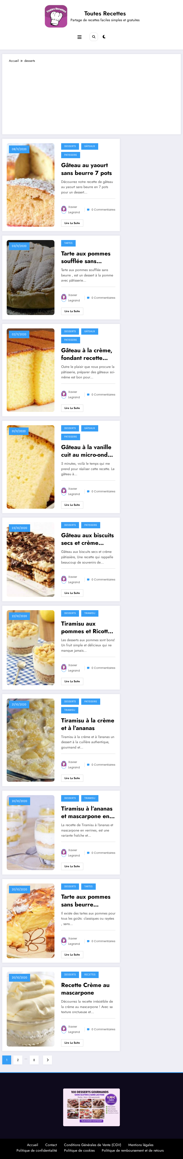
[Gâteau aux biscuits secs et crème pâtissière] (30, 559)
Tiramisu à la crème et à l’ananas (87, 724)
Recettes (90, 974)
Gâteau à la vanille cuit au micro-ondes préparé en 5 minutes (87, 450)
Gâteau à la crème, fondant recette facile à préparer (86, 354)
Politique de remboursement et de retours (133, 1150)
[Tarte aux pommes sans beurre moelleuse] (30, 920)
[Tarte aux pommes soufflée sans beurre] (30, 277)
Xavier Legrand (74, 209)
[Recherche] (93, 37)
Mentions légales (140, 1144)
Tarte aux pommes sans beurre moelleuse (85, 900)
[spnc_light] (104, 37)
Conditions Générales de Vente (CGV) (92, 1144)
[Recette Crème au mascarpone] (30, 1008)
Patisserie (70, 155)
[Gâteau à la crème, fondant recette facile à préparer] (30, 369)
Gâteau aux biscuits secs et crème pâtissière (87, 539)
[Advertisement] (91, 96)
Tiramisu (89, 613)
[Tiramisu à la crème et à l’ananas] (30, 740)
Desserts (70, 146)
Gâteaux (89, 146)
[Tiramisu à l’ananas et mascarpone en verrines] (30, 832)
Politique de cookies (79, 1150)
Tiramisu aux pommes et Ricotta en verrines (86, 627)
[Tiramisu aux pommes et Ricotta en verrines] (30, 647)
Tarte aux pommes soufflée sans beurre (85, 257)
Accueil (32, 1144)
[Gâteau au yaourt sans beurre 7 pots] (30, 184)
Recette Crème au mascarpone (85, 988)
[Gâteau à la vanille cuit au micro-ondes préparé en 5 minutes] (30, 466)
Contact (51, 1144)
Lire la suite (72, 223)
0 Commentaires (103, 209)
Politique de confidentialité (37, 1150)
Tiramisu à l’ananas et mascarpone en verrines (86, 812)
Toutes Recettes (105, 13)
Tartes (68, 243)
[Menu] (79, 37)
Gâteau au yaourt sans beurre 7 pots (86, 168)
